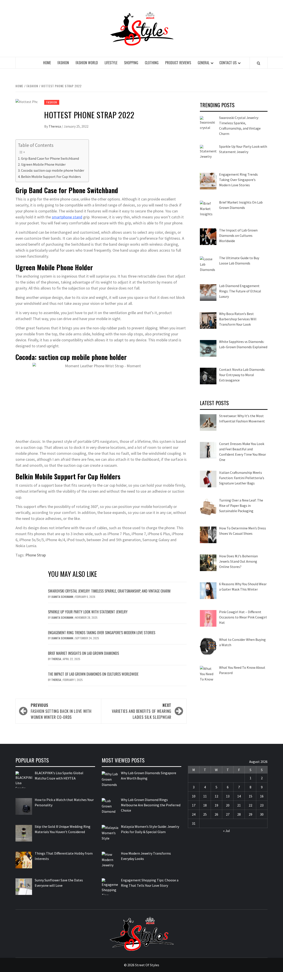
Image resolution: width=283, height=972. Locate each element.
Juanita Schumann (62, 597)
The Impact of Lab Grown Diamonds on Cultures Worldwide (93, 674)
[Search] (258, 63)
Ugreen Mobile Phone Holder (43, 164)
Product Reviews (178, 62)
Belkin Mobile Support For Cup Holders (51, 176)
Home (47, 62)
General (203, 62)
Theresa (55, 126)
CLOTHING (152, 62)
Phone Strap (35, 555)
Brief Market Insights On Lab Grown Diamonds (83, 653)
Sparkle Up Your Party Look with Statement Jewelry (88, 611)
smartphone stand (67, 217)
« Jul (226, 830)
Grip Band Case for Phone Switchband (50, 158)
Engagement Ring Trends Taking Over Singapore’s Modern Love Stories (101, 632)
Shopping (131, 62)
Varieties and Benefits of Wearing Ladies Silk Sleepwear (141, 711)
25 (205, 814)
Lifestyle (111, 62)
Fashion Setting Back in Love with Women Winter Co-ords (61, 711)
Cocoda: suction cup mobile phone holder (52, 170)
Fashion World (87, 62)
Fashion (63, 62)
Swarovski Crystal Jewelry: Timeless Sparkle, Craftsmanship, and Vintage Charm (109, 591)
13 (227, 796)
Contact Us (228, 62)
